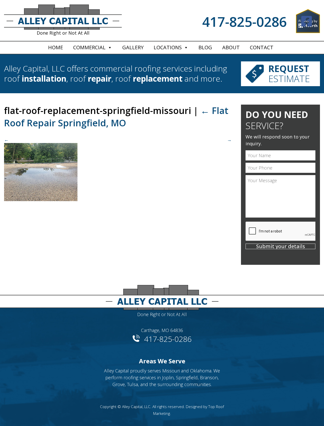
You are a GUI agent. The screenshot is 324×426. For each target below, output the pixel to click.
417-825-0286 (244, 21)
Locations (168, 47)
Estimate (289, 73)
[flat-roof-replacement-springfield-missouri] (118, 168)
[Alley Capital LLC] (162, 295)
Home (55, 47)
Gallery (133, 47)
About (231, 47)
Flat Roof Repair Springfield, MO (116, 116)
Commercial (89, 47)
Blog (205, 47)
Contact (261, 47)
